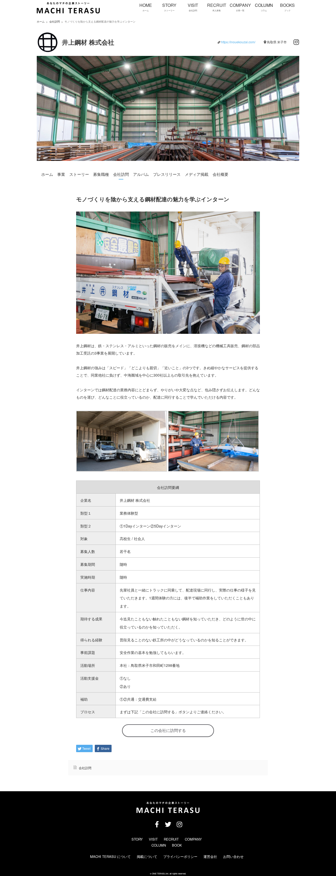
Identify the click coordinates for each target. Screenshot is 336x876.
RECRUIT (171, 839)
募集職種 (101, 174)
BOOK (177, 845)
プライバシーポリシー (180, 856)
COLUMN (158, 845)
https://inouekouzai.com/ (238, 42)
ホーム (47, 174)
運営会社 (210, 856)
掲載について (147, 856)
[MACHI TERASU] (68, 12)
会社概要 (220, 174)
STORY (137, 839)
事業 (61, 174)
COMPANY (193, 839)
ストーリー (79, 174)
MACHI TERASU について (110, 856)
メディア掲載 (196, 174)
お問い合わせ (233, 856)
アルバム (141, 174)
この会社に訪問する (168, 730)
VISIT (153, 839)
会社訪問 (54, 21)
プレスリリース (167, 174)
